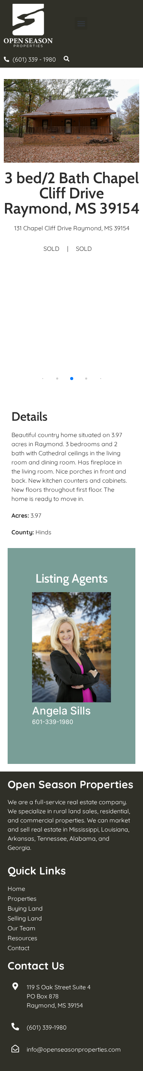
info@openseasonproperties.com (74, 1049)
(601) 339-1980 (47, 1027)
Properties (22, 898)
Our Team (21, 928)
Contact (18, 948)
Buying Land (25, 908)
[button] (81, 23)
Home (16, 888)
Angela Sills (61, 710)
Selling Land (25, 918)
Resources (22, 938)
